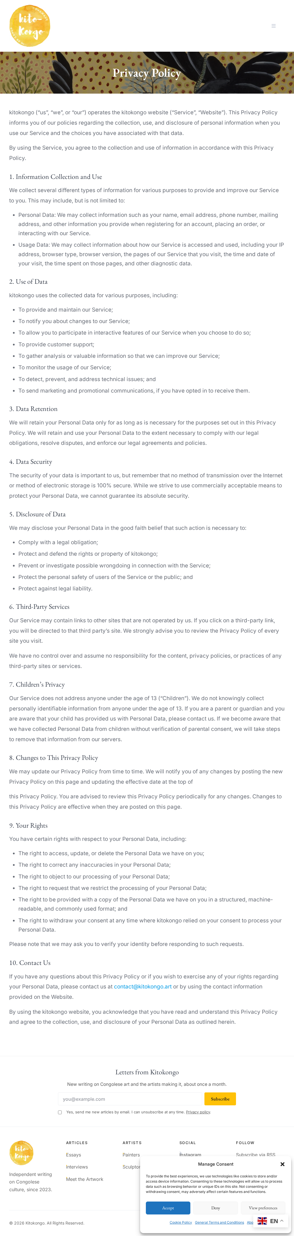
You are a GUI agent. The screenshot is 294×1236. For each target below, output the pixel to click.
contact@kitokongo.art (143, 986)
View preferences (263, 1207)
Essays (73, 1155)
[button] (282, 1164)
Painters (131, 1155)
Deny (215, 1207)
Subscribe (220, 1099)
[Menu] (274, 26)
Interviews (77, 1167)
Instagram (190, 1155)
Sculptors (133, 1167)
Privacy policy (198, 1112)
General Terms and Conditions (219, 1222)
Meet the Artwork (84, 1179)
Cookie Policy (181, 1222)
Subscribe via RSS (255, 1155)
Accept (168, 1207)
